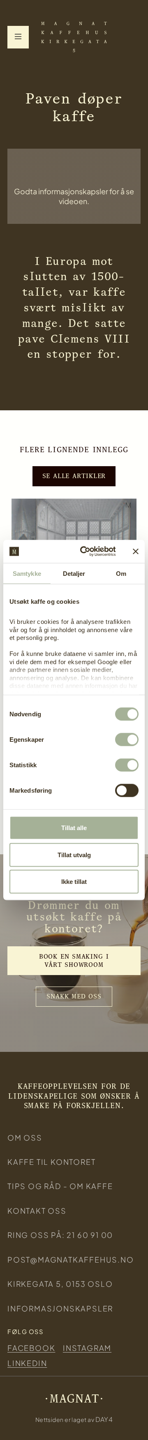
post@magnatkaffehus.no (70, 1259)
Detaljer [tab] (74, 573)
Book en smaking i (74, 960)
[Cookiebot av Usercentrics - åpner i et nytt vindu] (85, 551)
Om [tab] (121, 573)
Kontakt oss (37, 1210)
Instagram (87, 1348)
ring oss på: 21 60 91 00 (60, 1235)
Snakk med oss (73, 996)
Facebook (31, 1348)
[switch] (127, 739)
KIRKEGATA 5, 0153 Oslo (60, 1283)
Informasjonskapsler (60, 1308)
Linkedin (27, 1363)
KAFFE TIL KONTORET (51, 1161)
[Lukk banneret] (136, 551)
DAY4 (104, 1419)
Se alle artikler (74, 476)
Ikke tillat (74, 881)
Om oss (24, 1137)
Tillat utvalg (74, 854)
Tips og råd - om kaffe (60, 1186)
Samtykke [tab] (27, 573)
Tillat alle (74, 827)
